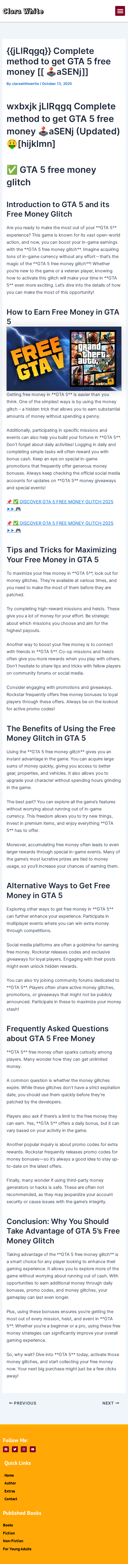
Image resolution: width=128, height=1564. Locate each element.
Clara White (23, 10)
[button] (120, 11)
